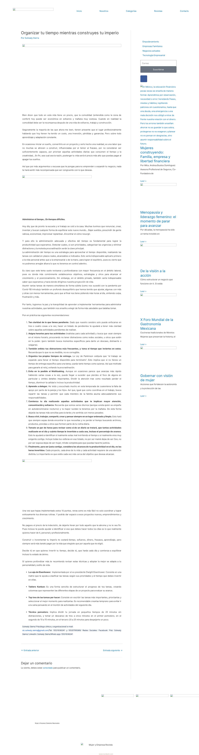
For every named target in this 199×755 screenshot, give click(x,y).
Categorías (131, 11)
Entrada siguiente (112, 650)
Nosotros (104, 11)
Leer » (143, 181)
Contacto (184, 11)
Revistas (158, 11)
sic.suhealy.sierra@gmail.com (35, 630)
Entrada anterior (30, 650)
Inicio (79, 11)
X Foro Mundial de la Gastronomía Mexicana (156, 324)
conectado (48, 667)
